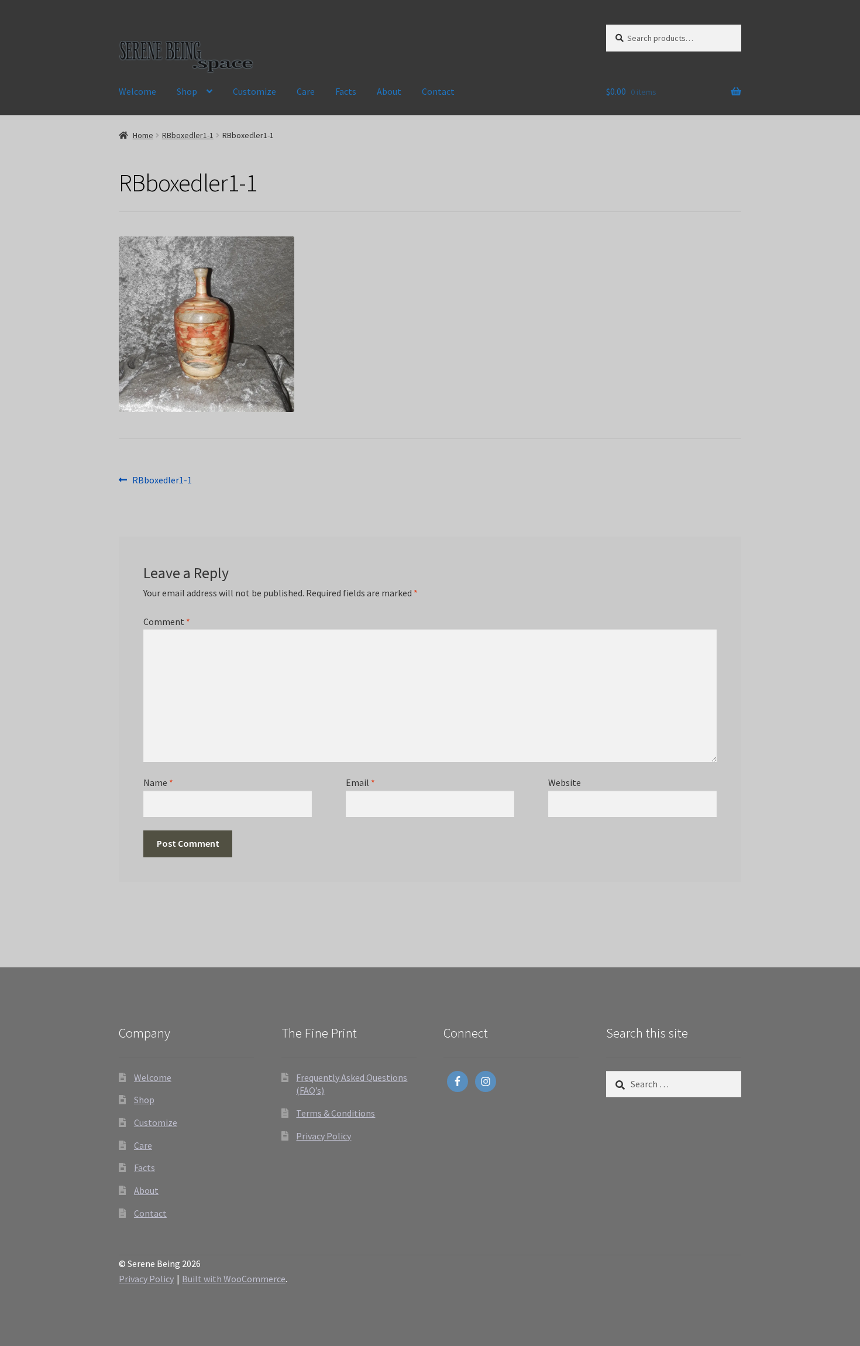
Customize (254, 91)
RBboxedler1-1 (188, 135)
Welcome (137, 91)
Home (143, 135)
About (389, 91)
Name (158, 782)
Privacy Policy (323, 1136)
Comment (166, 621)
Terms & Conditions (335, 1113)
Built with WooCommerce (233, 1279)
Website (564, 782)
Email (360, 782)
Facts (345, 91)
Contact (438, 91)
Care (306, 91)
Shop (187, 91)
